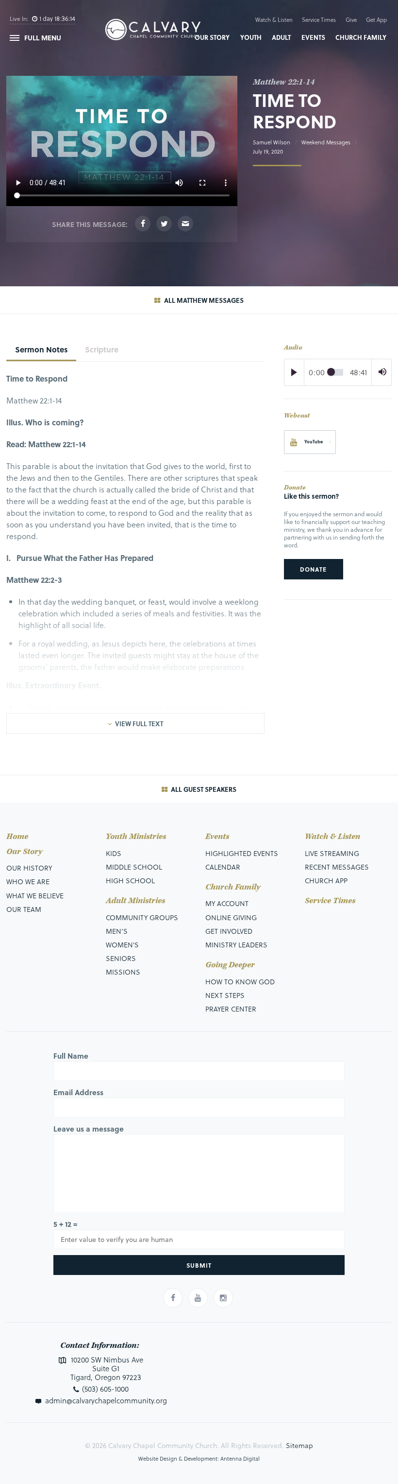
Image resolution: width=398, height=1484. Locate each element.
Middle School (134, 867)
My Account (227, 903)
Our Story (212, 37)
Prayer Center (230, 1009)
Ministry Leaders (236, 945)
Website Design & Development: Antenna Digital (199, 1458)
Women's (122, 945)
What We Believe (35, 895)
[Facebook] (142, 223)
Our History (29, 868)
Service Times (319, 20)
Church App (326, 880)
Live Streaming (332, 853)
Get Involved (228, 931)
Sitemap (299, 1445)
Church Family (360, 37)
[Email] (185, 223)
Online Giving (231, 917)
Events (313, 37)
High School (130, 880)
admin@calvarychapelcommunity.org (106, 1400)
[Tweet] (164, 223)
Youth (251, 37)
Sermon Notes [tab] (41, 349)
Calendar (222, 867)
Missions (123, 972)
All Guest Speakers (202, 789)
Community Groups (142, 917)
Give (351, 20)
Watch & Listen (274, 20)
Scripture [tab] (101, 349)
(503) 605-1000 (105, 1388)
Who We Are (28, 881)
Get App (376, 20)
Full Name (70, 1055)
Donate (313, 569)
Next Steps (225, 995)
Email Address (78, 1092)
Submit (199, 1265)
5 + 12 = (65, 1224)
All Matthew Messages (203, 300)
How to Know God (240, 982)
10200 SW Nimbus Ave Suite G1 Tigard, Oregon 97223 (106, 1368)
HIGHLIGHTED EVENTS (241, 853)
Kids (113, 853)
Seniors (121, 958)
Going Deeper (230, 965)
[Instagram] (223, 1298)
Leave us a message (88, 1128)
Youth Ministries (136, 837)
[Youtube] (198, 1298)
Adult (281, 37)
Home (17, 837)
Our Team (23, 909)
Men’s (117, 931)
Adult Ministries (135, 901)
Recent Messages (337, 867)
